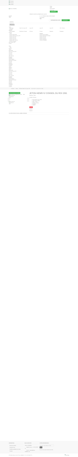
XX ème (41, 31)
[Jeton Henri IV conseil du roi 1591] (18, 98)
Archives (10, 65)
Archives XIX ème (43, 36)
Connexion (11, 21)
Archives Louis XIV (12, 36)
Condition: (31, 97)
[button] (11, 30)
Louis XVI (51, 28)
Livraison (10, 85)
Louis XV (41, 28)
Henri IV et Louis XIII (23, 28)
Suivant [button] (28, 100)
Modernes (51, 31)
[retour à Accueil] (9, 88)
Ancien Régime (12, 31)
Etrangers (11, 29)
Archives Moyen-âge (13, 34)
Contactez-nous (12, 447)
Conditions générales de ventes (15, 449)
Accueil (10, 48)
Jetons (10, 33)
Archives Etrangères (43, 40)
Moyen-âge (11, 28)
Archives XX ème (43, 37)
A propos (10, 86)
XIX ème (31, 31)
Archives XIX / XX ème (13, 40)
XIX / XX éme (62, 28)
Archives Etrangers (12, 41)
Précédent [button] (9, 100)
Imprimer (30, 110)
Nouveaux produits (13, 445)
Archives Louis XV (12, 37)
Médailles (41, 33)
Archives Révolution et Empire (45, 35)
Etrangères (62, 31)
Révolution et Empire (23, 31)
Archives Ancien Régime (44, 34)
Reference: (31, 95)
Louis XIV (31, 28)
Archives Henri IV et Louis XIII (14, 35)
